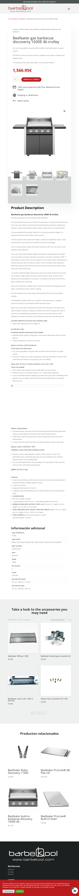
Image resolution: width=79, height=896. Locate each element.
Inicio (9, 19)
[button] (64, 111)
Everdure (11, 872)
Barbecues (15, 19)
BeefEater (23, 19)
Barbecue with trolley (26, 29)
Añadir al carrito (31, 79)
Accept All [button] (20, 891)
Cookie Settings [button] (8, 891)
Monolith (11, 874)
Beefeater (11, 870)
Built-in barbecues (52, 29)
